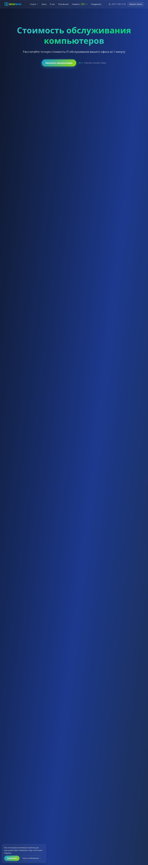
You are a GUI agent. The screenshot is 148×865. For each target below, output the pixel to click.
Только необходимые (30, 858)
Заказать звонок (135, 4)
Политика (7, 853)
